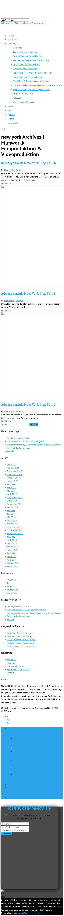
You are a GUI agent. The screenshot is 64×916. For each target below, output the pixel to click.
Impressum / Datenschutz (18, 669)
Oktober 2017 (13, 477)
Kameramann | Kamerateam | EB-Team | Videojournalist (37, 85)
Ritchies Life (12, 589)
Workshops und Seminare (24, 102)
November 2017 (14, 474)
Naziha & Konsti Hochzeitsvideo (21, 639)
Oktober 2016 (13, 500)
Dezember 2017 (14, 471)
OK (22, 913)
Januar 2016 (12, 523)
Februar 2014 (13, 563)
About (9, 794)
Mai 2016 (11, 517)
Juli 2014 (11, 553)
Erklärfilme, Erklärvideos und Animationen (31, 81)
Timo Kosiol (9, 170)
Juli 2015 (11, 536)
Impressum (13, 123)
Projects (19, 170)
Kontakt (10, 672)
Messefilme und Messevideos (26, 64)
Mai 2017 (11, 491)
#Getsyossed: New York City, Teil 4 (28, 162)
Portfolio (12, 39)
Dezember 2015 (14, 527)
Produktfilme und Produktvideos (27, 56)
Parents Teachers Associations (20, 643)
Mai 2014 (11, 556)
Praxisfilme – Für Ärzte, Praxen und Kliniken (32, 72)
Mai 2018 (11, 464)
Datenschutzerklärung (33, 913)
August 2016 (12, 507)
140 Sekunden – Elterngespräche (22, 646)
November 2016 (14, 497)
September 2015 (15, 533)
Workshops (12, 593)
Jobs (9, 583)
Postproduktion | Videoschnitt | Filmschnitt (31, 89)
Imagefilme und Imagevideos (26, 52)
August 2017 (12, 481)
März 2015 (12, 543)
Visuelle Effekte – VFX (23, 93)
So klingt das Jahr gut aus (18, 448)
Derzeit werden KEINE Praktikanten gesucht (26, 441)
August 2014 (12, 550)
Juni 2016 (11, 514)
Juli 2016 (11, 510)
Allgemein (11, 579)
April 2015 (12, 540)
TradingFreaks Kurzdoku (18, 438)
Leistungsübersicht (15, 666)
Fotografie (17, 98)
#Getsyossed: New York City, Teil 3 (28, 293)
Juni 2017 (11, 487)
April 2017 (12, 494)
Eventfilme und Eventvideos (25, 68)
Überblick (17, 47)
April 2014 (12, 559)
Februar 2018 (13, 468)
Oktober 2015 (13, 530)
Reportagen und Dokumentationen (28, 77)
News (9, 784)
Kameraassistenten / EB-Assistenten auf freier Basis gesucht (33, 444)
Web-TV (10, 451)
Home (10, 728)
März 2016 (12, 520)
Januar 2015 (12, 546)
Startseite (11, 659)
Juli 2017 (11, 484)
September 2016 (15, 504)
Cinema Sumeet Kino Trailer (19, 636)
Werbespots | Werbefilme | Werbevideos (31, 60)
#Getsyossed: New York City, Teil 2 (28, 404)
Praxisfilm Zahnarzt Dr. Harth (20, 633)
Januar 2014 (12, 566)
